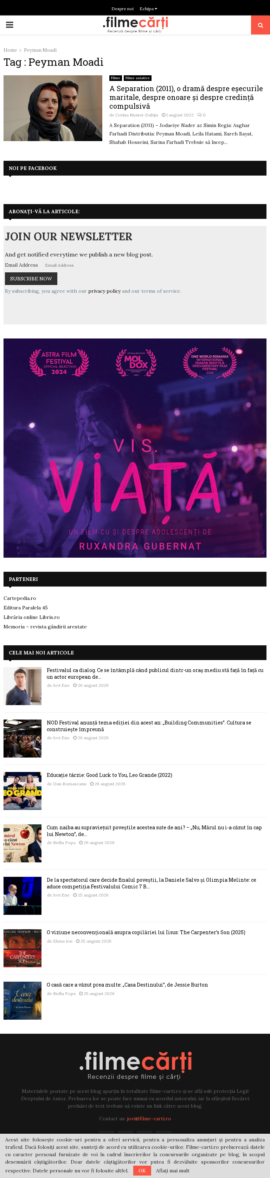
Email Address (21, 265)
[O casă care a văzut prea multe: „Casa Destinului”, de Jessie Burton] (22, 1001)
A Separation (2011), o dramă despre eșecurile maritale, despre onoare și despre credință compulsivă (186, 97)
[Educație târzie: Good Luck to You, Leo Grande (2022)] (22, 791)
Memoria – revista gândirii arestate (45, 626)
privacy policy (104, 291)
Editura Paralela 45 (26, 607)
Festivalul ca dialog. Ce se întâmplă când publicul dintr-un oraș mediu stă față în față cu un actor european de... (155, 673)
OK (142, 1170)
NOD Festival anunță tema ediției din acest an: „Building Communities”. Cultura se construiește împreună (149, 725)
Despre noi (122, 8)
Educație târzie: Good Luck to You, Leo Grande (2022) (109, 775)
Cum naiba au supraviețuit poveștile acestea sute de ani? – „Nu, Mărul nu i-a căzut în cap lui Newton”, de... (154, 830)
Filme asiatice (138, 78)
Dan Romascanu (69, 783)
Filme (115, 78)
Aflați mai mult (172, 1170)
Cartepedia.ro (20, 598)
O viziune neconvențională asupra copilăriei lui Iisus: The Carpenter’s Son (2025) (146, 932)
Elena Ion (62, 941)
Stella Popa (64, 842)
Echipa (147, 8)
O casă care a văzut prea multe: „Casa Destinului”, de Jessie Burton (127, 984)
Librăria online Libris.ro (32, 617)
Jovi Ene (61, 685)
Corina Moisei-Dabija (136, 115)
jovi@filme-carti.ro (149, 1118)
